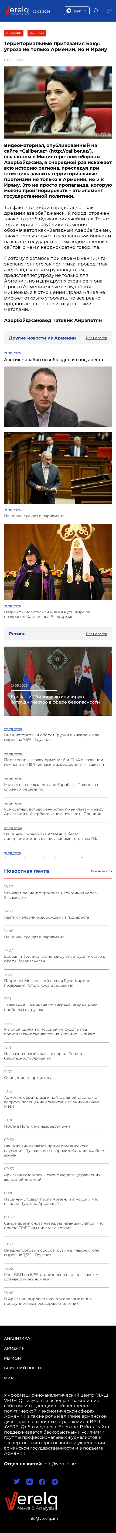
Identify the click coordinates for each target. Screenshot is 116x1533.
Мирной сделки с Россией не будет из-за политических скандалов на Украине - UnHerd (49, 1031)
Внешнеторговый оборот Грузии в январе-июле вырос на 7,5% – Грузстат (52, 1252)
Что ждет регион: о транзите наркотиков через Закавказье (50, 895)
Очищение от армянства (28, 1077)
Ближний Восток (24, 1368)
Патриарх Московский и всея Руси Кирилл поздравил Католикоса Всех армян (47, 983)
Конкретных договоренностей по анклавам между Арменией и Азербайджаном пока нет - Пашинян (54, 811)
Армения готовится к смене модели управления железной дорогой (52, 1177)
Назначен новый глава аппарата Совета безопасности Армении (43, 1056)
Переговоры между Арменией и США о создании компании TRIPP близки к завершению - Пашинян (54, 762)
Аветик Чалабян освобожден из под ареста (46, 917)
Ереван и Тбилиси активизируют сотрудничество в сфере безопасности (54, 958)
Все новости (101, 871)
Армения (14, 1348)
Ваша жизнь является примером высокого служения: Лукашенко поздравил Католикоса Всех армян (54, 1151)
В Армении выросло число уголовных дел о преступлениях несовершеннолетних (48, 1301)
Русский (37, 33)
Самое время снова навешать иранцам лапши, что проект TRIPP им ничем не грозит (54, 1225)
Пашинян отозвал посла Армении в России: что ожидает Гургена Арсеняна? (51, 1201)
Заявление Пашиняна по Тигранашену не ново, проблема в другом (51, 1007)
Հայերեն (13, 33)
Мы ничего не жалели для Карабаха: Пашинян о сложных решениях (52, 787)
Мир (8, 1378)
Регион (12, 1358)
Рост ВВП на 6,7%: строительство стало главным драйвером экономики (51, 1277)
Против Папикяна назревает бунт (37, 1126)
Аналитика (17, 1338)
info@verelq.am (43, 1518)
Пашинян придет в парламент (34, 937)
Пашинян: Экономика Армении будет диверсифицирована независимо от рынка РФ (50, 836)
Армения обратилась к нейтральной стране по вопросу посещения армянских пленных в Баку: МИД (51, 1102)
